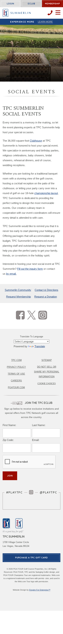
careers (16, 380)
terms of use (16, 373)
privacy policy (16, 367)
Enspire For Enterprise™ (39, 590)
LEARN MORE (45, 21)
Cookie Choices (46, 383)
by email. (11, 273)
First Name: (9, 425)
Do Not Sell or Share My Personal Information (46, 371)
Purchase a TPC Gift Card (31, 557)
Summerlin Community (18, 289)
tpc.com (16, 360)
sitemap (46, 360)
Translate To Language (31, 336)
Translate (39, 346)
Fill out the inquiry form (30, 268)
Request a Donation (45, 296)
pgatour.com (16, 387)
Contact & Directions (46, 289)
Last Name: (38, 425)
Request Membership (18, 296)
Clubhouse (36, 140)
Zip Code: (8, 439)
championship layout (46, 193)
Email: (35, 439)
